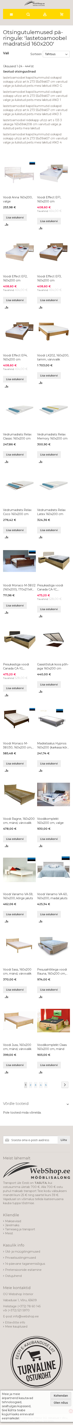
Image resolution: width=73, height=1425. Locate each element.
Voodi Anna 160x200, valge (17, 199)
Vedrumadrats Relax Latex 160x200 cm (51, 512)
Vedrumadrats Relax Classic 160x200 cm (17, 436)
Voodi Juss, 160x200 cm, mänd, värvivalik (17, 1047)
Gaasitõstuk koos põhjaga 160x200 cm (53, 666)
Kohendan (61, 1395)
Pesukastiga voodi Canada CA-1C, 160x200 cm (50, 587)
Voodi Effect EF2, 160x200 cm (15, 278)
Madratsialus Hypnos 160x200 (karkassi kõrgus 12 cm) (52, 745)
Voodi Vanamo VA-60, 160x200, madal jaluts (52, 896)
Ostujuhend (13, 1276)
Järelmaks (12, 1225)
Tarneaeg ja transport (20, 1229)
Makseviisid (13, 1221)
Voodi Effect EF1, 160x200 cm (49, 199)
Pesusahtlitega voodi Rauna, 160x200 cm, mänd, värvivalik (52, 972)
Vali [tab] (6, 53)
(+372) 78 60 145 (29, 1306)
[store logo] (35, 3)
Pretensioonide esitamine (23, 1270)
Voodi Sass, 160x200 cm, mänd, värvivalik (17, 971)
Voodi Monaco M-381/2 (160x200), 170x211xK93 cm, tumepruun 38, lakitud (19, 587)
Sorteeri (36, 54)
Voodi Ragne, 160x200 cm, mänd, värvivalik (19, 821)
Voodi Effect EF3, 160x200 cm (49, 278)
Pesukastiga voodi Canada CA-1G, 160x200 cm (16, 666)
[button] (6, 224)
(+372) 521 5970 (19, 1310)
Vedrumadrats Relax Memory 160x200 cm (52, 436)
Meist (9, 1233)
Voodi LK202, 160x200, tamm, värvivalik (53, 357)
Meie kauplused (16, 1326)
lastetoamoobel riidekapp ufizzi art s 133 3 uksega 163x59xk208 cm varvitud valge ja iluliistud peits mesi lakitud (32, 124)
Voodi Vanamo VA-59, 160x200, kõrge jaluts (18, 896)
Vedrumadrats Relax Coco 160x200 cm (17, 512)
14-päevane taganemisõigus (25, 1264)
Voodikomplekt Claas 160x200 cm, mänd (52, 1047)
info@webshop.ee (26, 1316)
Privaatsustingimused (20, 1257)
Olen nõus (61, 1403)
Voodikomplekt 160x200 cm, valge (50, 821)
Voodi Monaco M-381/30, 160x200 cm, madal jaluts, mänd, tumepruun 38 (19, 745)
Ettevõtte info (15, 1322)
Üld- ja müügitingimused (22, 1251)
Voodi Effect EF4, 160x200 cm (15, 357)
